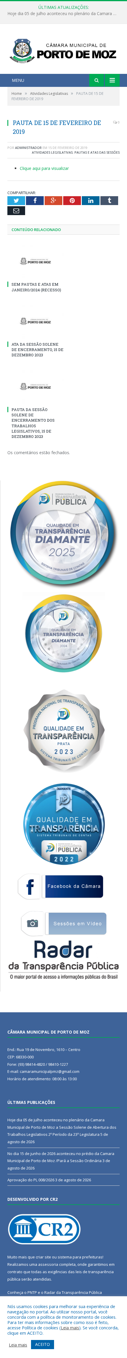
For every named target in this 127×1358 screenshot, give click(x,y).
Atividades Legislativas (52, 152)
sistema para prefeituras (80, 1257)
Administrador (28, 147)
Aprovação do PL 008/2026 (30, 1179)
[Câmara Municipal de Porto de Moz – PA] (63, 49)
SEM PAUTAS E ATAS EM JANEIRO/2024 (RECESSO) (36, 287)
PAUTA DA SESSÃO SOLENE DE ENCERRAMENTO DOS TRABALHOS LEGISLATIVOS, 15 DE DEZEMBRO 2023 (33, 423)
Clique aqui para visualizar (44, 168)
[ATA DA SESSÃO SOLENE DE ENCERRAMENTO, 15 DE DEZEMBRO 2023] (35, 321)
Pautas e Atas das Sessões (97, 152)
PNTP (32, 1292)
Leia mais (70, 1327)
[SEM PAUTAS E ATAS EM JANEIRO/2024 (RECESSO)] (35, 261)
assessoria (48, 1264)
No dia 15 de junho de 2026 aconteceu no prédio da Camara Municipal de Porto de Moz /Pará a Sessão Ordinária (65, 13)
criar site (43, 1257)
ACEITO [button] (42, 1344)
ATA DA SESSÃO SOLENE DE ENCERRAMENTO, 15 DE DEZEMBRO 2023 (38, 350)
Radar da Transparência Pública (73, 1292)
